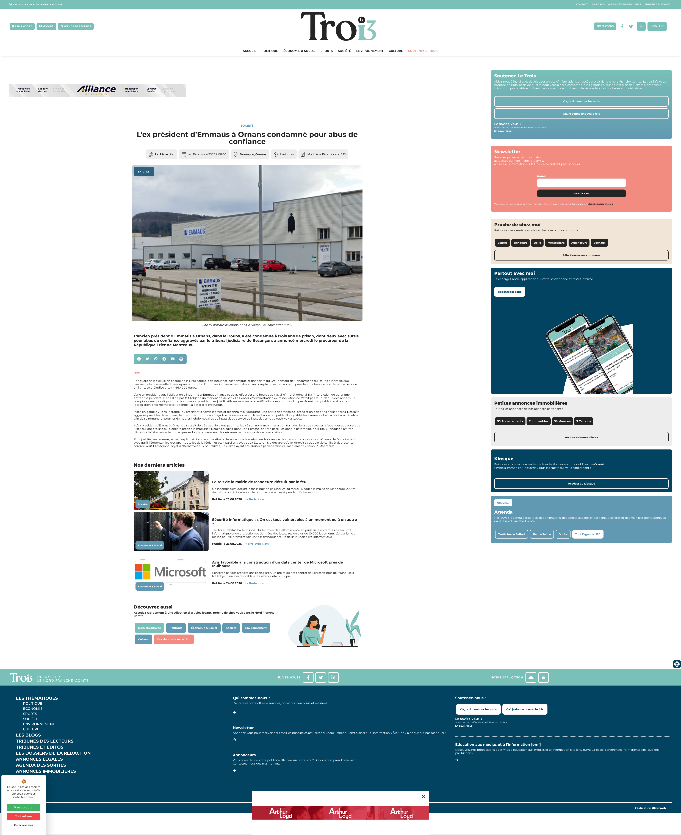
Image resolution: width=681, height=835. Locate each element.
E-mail (541, 176)
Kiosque (26, 777)
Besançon (247, 154)
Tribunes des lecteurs (44, 741)
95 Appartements (510, 421)
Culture (396, 51)
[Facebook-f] (622, 26)
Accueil (249, 51)
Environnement (369, 51)
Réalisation (650, 808)
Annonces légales (657, 4)
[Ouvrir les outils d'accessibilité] (677, 664)
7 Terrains (583, 421)
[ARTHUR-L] (340, 813)
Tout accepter (24, 807)
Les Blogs (28, 735)
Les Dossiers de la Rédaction (53, 753)
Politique (269, 51)
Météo (24, 783)
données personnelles (600, 204)
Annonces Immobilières (624, 4)
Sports (327, 51)
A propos (598, 4)
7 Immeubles (538, 421)
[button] (139, 359)
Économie (33, 708)
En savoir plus (502, 130)
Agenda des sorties (41, 765)
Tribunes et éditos (39, 747)
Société (344, 51)
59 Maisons (562, 421)
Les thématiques (37, 698)
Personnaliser (23, 825)
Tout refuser (23, 816)
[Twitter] (631, 26)
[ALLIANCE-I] (97, 111)
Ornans (260, 154)
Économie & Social (299, 51)
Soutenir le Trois (423, 51)
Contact (582, 4)
